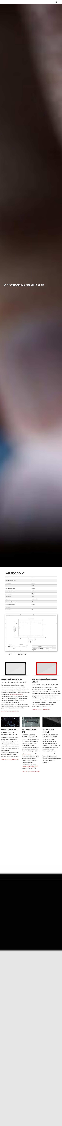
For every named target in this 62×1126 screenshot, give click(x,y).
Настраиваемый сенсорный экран (45, 680)
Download (22, 654)
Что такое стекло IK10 (29, 730)
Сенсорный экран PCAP (11, 679)
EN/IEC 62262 (26, 755)
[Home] (12, 2)
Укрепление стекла (10, 729)
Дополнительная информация (10, 711)
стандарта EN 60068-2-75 (30, 766)
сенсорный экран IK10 (16, 694)
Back (10, 654)
